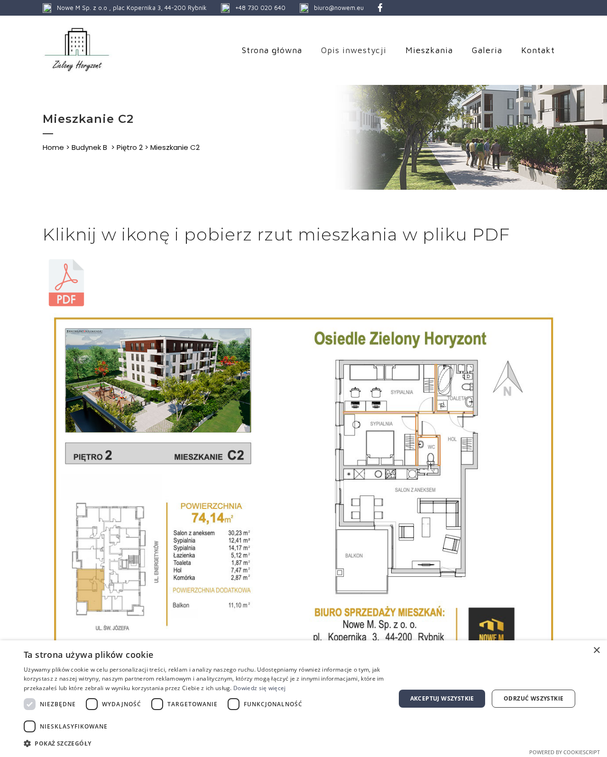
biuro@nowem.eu (339, 7)
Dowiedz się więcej (259, 688)
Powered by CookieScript (564, 752)
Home (53, 147)
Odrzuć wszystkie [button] (533, 698)
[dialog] (303, 698)
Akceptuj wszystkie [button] (442, 698)
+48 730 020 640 (260, 7)
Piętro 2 (130, 147)
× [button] (596, 650)
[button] (204, 744)
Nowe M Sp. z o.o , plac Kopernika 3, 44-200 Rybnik (132, 7)
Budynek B (89, 147)
